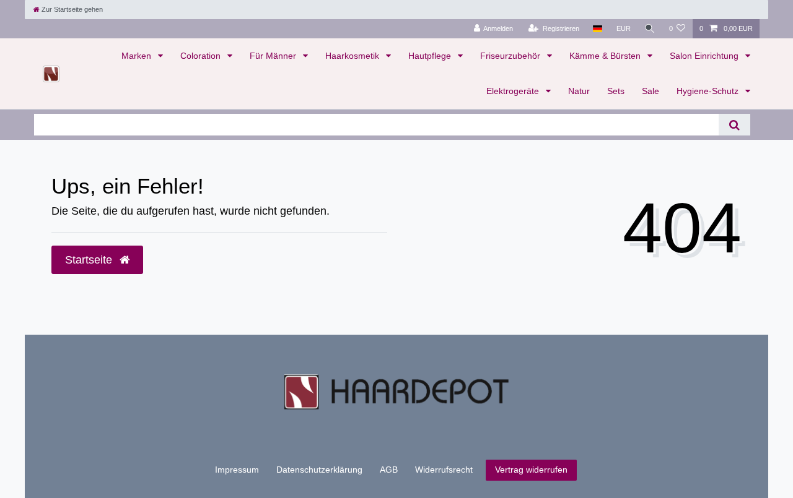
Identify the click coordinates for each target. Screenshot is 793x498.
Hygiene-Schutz (709, 91)
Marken (137, 56)
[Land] (597, 28)
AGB (389, 469)
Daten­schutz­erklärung (319, 469)
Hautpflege (430, 56)
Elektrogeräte (513, 91)
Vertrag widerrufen (531, 469)
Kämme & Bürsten (606, 56)
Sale (650, 91)
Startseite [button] (90, 260)
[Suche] (649, 28)
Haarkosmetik (353, 56)
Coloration (201, 56)
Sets (615, 91)
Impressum (237, 469)
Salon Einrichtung (705, 56)
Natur (579, 91)
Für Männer (274, 56)
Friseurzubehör (511, 56)
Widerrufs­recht (444, 469)
